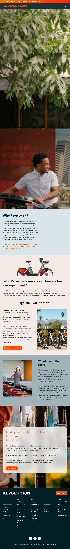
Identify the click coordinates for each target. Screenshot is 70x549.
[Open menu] (65, 6)
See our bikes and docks (12, 423)
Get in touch (12, 543)
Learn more (41, 1)
